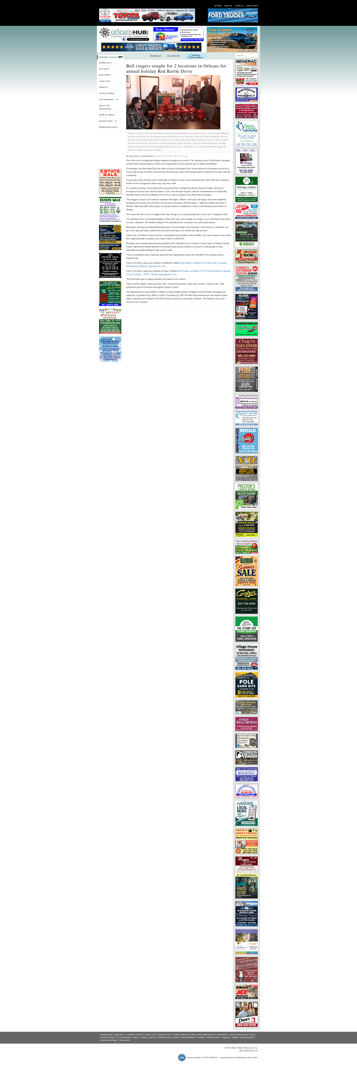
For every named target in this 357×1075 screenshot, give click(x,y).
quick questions (247, 1037)
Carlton (144, 1037)
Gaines (152, 1037)
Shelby (235, 1037)
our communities (123, 1037)
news (251, 1034)
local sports (104, 68)
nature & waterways (238, 1034)
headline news (105, 62)
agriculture (119, 1034)
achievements (106, 1034)
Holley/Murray (164, 1037)
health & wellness (107, 114)
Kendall (175, 1037)
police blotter (105, 74)
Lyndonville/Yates (188, 1037)
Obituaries (103, 86)
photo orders (252, 5)
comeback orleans (134, 1034)
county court (104, 80)
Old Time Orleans (107, 1037)
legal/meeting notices (108, 126)
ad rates (218, 5)
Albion (136, 1037)
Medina (200, 1037)
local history (222, 1034)
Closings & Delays (106, 93)
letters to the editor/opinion (105, 107)
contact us (239, 5)
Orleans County (212, 1037)
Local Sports (124, 1040)
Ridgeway (226, 1037)
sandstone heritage (108, 1040)
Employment (155, 55)
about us (228, 5)
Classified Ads (173, 55)
